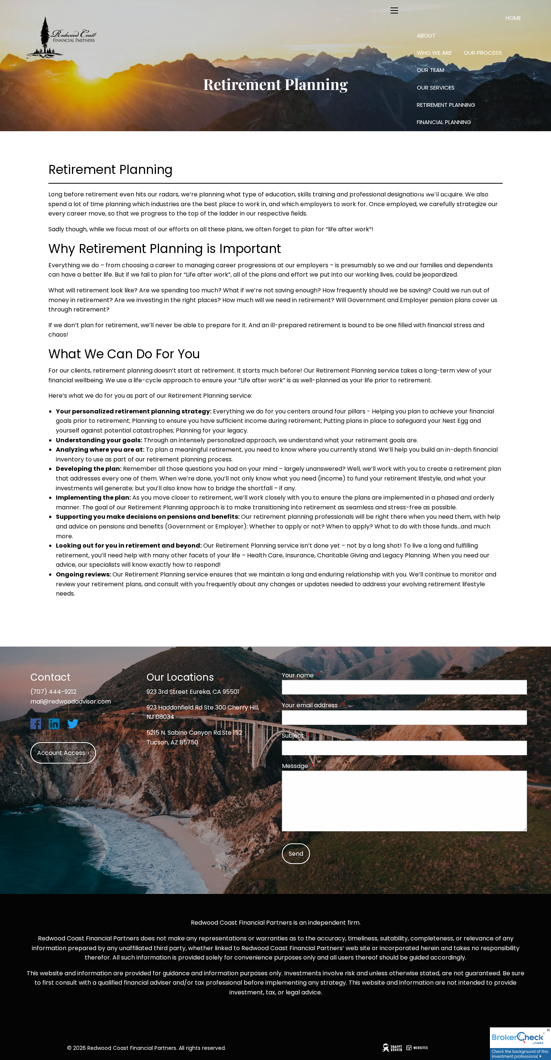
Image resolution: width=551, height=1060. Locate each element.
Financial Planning (444, 122)
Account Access (494, 227)
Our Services (436, 87)
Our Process (483, 53)
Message (325, 766)
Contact (442, 227)
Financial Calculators (450, 174)
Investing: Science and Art (455, 140)
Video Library (436, 209)
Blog (470, 192)
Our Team (430, 70)
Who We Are (434, 53)
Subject (323, 735)
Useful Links (434, 192)
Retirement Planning (446, 105)
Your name (328, 675)
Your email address (340, 705)
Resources (432, 157)
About (426, 35)
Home (513, 18)
